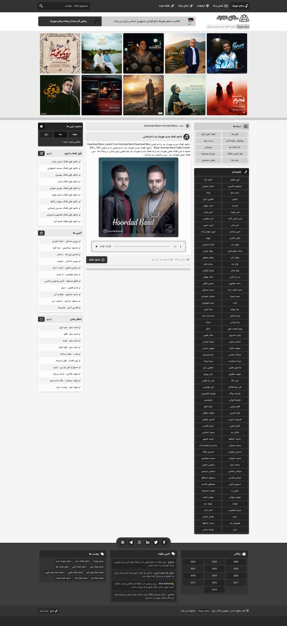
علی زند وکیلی (208, 380)
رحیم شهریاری (208, 303)
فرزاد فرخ (208, 406)
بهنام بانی (234, 257)
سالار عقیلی (208, 335)
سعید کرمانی (208, 341)
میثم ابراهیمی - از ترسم (67, 274)
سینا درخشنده (235, 361)
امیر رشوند (235, 212)
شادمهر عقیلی (235, 367)
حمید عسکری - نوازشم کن (66, 294)
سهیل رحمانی (208, 348)
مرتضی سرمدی (208, 471)
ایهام (208, 238)
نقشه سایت (164, 6)
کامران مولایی (208, 419)
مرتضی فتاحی (235, 478)
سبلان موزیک (238, 6)
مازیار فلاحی (208, 426)
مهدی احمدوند (208, 490)
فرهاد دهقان (208, 413)
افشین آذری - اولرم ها (68, 307)
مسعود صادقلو (208, 478)
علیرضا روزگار (235, 393)
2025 (214, 562)
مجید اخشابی (208, 432)
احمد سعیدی (208, 186)
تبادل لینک (183, 6)
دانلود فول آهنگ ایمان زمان (65, 161)
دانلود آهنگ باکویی (75, 572)
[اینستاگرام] (139, 542)
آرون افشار (234, 180)
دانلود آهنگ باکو (62, 566)
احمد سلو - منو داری (68, 327)
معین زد (235, 490)
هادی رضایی (208, 516)
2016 (214, 582)
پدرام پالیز (208, 264)
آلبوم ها (235, 134)
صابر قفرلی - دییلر (69, 287)
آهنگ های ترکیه (208, 134)
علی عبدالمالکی (235, 387)
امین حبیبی (208, 225)
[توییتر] (156, 542)
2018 (193, 576)
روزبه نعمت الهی (234, 329)
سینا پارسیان (208, 354)
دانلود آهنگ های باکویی (54, 572)
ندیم (235, 516)
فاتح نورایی (235, 406)
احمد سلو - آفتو (71, 334)
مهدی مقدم (208, 497)
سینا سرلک (208, 361)
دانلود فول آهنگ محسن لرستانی (63, 208)
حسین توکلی (208, 283)
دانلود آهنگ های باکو (95, 572)
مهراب (235, 503)
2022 (214, 569)
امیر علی (235, 225)
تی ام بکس (235, 277)
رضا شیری (208, 309)
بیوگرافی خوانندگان (234, 141)
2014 (214, 589)
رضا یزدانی (235, 322)
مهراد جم (208, 503)
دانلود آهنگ (94, 260)
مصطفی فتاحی (208, 484)
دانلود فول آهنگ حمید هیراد (65, 195)
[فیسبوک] (164, 542)
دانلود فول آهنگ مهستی (66, 175)
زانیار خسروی (235, 335)
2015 (193, 582)
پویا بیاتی (235, 270)
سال (46, 134)
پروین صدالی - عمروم (68, 261)
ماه (60, 134)
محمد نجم (235, 465)
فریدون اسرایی (235, 419)
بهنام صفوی (208, 257)
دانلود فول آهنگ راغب (67, 181)
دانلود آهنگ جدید (82, 561)
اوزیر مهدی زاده (208, 231)
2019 (214, 576)
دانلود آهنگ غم (97, 578)
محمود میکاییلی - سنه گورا (65, 248)
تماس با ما (218, 6)
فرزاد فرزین (235, 413)
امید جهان (208, 205)
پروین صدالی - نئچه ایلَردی (65, 241)
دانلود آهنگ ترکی (97, 566)
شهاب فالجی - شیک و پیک (65, 374)
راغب (235, 303)
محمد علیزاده (235, 458)
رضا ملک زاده (208, 316)
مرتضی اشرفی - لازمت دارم (65, 268)
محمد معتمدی (208, 458)
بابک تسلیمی (208, 244)
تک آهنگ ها (165, 259)
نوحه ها (235, 160)
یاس (235, 529)
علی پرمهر (208, 374)
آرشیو (49, 153)
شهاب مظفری (235, 374)
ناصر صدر (208, 510)
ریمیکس (208, 147)
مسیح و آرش (235, 484)
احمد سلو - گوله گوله (68, 347)
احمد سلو (235, 192)
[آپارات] (123, 542)
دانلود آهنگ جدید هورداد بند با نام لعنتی (162, 137)
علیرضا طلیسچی (208, 393)
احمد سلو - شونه (70, 340)
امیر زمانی (208, 212)
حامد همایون (235, 283)
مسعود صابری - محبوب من (65, 301)
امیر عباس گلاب (235, 218)
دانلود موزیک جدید (63, 561)
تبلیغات (201, 6)
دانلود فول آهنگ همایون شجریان (62, 215)
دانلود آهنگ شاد (81, 578)
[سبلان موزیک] (233, 21)
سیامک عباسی (235, 354)
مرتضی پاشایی (234, 471)
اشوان (235, 199)
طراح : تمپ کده (47, 611)
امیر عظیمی (208, 218)
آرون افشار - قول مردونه (67, 360)
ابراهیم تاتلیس (234, 186)
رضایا (208, 322)
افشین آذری (208, 199)
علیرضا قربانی (235, 400)
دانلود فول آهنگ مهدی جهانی (64, 188)
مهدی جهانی (235, 497)
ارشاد (208, 192)
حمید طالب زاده (235, 290)
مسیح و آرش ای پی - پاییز (65, 367)
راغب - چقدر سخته (69, 354)
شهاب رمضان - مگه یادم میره (64, 380)
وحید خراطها (208, 523)
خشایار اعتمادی (208, 296)
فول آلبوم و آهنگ (234, 153)
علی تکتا (235, 380)
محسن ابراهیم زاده (208, 445)
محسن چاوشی (235, 452)
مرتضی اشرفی (208, 465)
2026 (236, 562)
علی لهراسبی (208, 387)
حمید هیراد (235, 296)
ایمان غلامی (235, 238)
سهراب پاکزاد (234, 348)
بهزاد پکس (208, 251)
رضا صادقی (235, 316)
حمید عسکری (208, 290)
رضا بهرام (235, 309)
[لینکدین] (147, 542)
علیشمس (208, 400)
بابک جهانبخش (235, 251)
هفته (74, 134)
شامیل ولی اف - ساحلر (67, 254)
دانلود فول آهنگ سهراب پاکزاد (64, 201)
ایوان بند (235, 244)
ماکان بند (235, 432)
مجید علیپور (208, 439)
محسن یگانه (208, 452)
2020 (236, 576)
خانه (181, 126)
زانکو (208, 329)
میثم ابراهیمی (235, 510)
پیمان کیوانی (208, 270)
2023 (236, 569)
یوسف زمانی (208, 529)
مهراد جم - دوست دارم (67, 387)
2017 (236, 582)
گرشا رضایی (235, 426)
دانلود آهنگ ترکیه (63, 578)
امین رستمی (234, 231)
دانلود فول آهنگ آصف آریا (66, 221)
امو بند (235, 205)
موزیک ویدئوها (208, 153)
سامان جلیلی (235, 341)
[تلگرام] (131, 542)
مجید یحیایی (235, 445)
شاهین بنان (208, 367)
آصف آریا (208, 180)
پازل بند (234, 264)
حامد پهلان (208, 277)
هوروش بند (235, 523)
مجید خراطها (235, 439)
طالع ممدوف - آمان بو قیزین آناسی (61, 281)
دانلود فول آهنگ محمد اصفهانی (63, 168)
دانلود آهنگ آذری (79, 566)
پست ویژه (208, 141)
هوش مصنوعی (208, 160)
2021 (193, 569)
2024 (193, 562)
